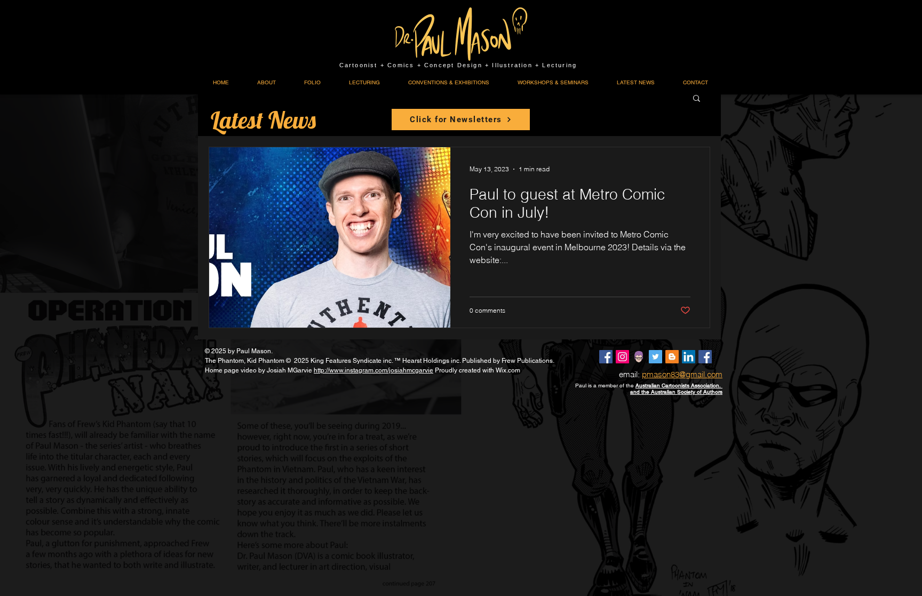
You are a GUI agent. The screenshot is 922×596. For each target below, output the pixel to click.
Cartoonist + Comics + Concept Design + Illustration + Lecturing (458, 65)
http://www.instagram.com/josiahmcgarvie (373, 370)
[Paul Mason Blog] (672, 356)
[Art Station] (639, 356)
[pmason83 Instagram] (622, 356)
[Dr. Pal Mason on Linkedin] (688, 356)
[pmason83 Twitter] (655, 356)
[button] (696, 99)
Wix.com (508, 370)
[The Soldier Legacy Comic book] (705, 356)
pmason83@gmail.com (682, 374)
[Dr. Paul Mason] (606, 356)
